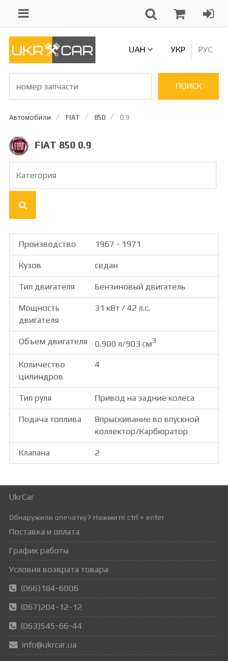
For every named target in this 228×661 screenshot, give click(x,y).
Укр (178, 49)
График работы (39, 550)
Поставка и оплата (44, 531)
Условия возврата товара (58, 569)
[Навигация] (23, 13)
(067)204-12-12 (51, 607)
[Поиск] (22, 205)
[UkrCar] (52, 60)
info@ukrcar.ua (49, 644)
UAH (138, 49)
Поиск (189, 86)
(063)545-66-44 (51, 626)
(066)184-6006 (49, 588)
